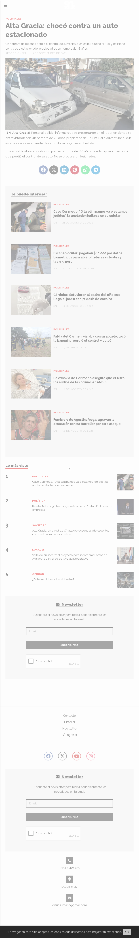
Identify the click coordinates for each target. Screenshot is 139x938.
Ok (127, 932)
